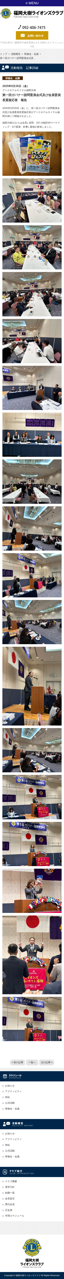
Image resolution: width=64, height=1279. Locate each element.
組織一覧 (10, 1192)
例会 (7, 1097)
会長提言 (10, 1198)
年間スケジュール (14, 1215)
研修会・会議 (31, 54)
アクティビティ (13, 1091)
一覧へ (32, 1062)
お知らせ (10, 1085)
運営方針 (10, 1187)
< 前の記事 (17, 1062)
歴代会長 (10, 1204)
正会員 (8, 1210)
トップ (3, 54)
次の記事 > (47, 1062)
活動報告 (15, 54)
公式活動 (10, 1102)
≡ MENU (32, 3)
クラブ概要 (11, 1181)
